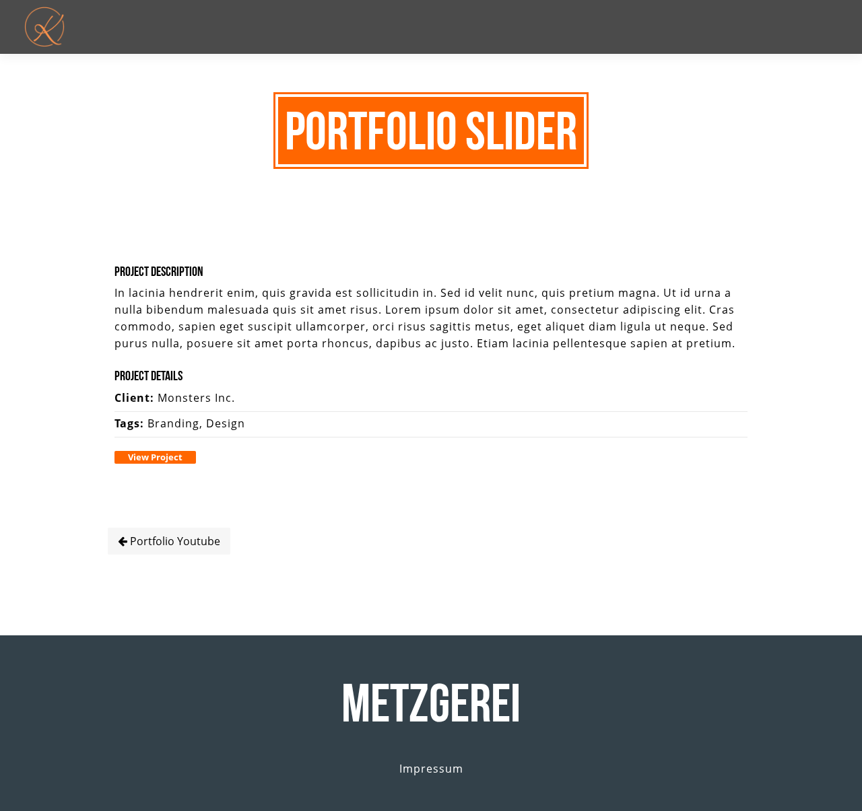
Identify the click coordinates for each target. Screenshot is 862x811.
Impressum (431, 768)
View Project (155, 457)
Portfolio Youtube (173, 541)
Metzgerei (431, 702)
